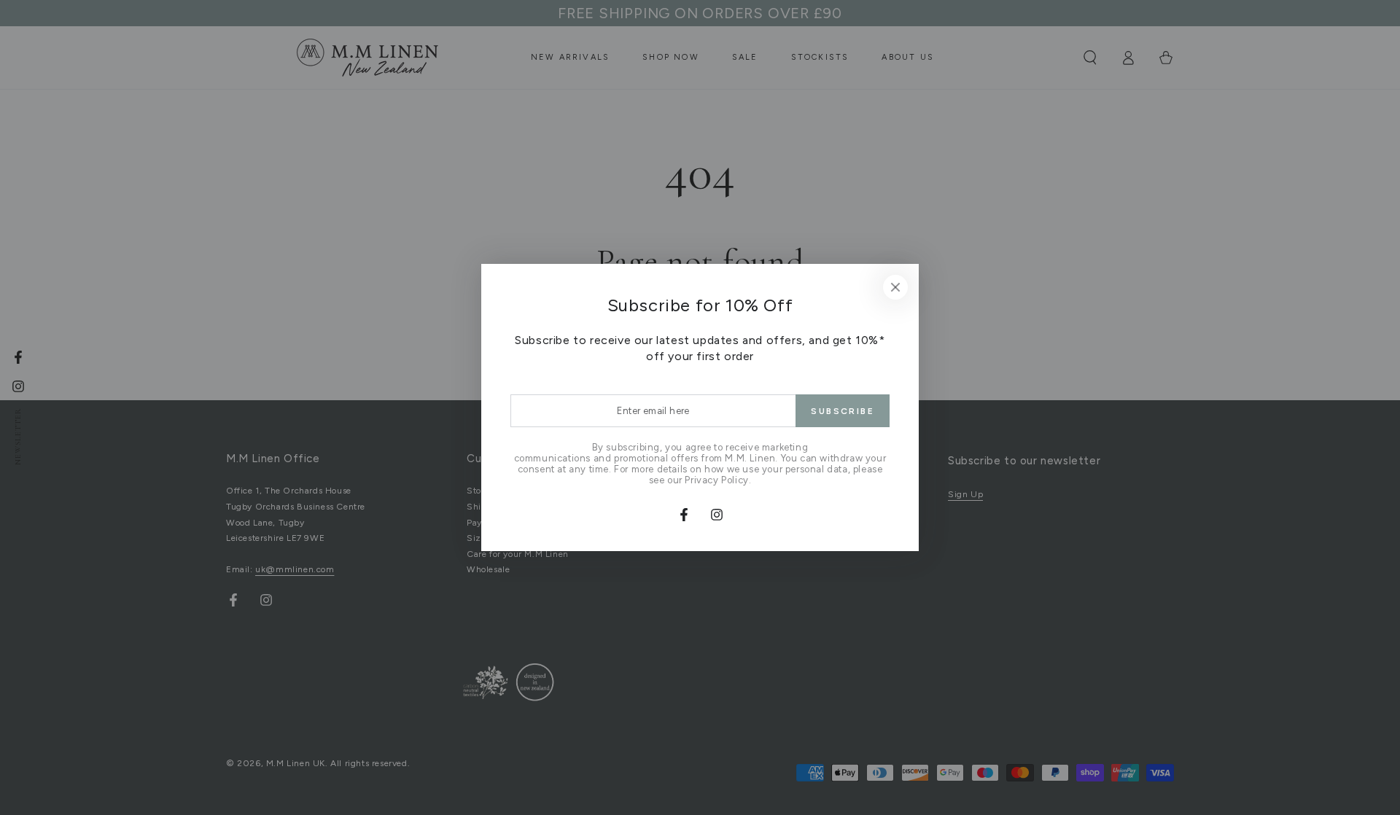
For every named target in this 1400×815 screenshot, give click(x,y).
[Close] (895, 287)
